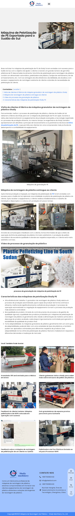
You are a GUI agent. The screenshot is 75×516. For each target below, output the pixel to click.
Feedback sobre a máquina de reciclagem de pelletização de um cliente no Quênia (18, 450)
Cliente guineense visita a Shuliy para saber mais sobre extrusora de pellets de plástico (56, 376)
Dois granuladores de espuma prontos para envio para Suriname (54, 412)
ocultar (16, 89)
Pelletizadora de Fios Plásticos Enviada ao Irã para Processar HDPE (56, 450)
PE (53, 194)
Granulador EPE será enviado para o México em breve (18, 376)
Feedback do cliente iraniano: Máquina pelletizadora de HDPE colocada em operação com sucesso (16, 413)
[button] (49, 4)
